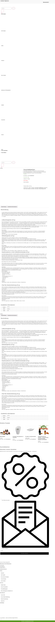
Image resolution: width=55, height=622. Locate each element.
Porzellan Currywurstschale (30, 436)
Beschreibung (3, 206)
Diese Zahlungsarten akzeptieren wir (7, 590)
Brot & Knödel (3, 75)
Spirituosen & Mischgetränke (6, 90)
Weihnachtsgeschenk (42, 188)
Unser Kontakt (3, 580)
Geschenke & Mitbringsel (39, 187)
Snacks (2, 134)
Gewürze (2, 60)
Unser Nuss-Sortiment (27, 188)
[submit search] (13, 8)
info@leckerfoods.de (3, 569)
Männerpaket (2, 436)
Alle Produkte (3, 30)
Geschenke (3, 119)
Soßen (2, 45)
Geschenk (32, 188)
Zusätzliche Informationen (12, 206)
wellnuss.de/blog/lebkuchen (25, 228)
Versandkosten (31, 175)
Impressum (2, 600)
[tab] (4, 207)
